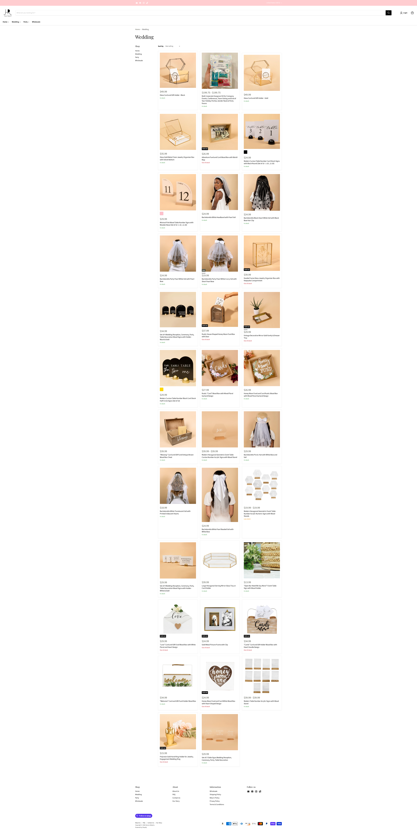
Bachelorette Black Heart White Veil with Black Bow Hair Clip (261, 219)
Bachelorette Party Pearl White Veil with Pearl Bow (177, 280)
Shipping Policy (215, 794)
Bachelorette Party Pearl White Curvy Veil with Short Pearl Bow (219, 280)
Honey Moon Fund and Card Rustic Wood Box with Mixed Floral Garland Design (261, 394)
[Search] (388, 12)
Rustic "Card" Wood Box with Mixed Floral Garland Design (217, 394)
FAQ (173, 794)
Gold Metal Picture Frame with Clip (215, 644)
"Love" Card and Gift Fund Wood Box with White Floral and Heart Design (178, 645)
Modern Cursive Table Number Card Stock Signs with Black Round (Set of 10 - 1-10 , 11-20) (262, 162)
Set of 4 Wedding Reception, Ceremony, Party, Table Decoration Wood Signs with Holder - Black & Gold (177, 337)
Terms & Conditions (217, 804)
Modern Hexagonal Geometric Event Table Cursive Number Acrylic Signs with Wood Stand (219, 456)
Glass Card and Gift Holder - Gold (256, 98)
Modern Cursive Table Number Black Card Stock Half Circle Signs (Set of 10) (178, 399)
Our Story (176, 801)
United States (273, 3)
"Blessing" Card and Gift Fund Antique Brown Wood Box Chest (177, 456)
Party (25, 22)
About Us (175, 791)
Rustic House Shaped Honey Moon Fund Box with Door (218, 335)
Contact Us (176, 798)
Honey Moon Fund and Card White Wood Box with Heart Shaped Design (218, 702)
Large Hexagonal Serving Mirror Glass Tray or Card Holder (219, 587)
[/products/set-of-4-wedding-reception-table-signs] (178, 560)
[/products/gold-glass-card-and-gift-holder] (262, 73)
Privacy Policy (215, 801)
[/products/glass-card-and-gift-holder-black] (178, 70)
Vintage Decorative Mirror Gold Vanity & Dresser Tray (262, 336)
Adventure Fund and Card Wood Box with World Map (219, 158)
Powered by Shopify (141, 827)
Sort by (160, 46)
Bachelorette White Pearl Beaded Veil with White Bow (217, 530)
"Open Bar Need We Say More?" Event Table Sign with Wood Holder (260, 587)
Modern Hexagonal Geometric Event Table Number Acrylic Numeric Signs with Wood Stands (260, 513)
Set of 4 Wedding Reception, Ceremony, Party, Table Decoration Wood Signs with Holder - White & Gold (177, 588)
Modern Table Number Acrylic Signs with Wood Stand (261, 702)
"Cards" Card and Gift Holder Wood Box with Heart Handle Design (260, 645)
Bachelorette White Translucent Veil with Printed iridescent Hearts (175, 512)
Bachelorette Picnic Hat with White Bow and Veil (260, 456)
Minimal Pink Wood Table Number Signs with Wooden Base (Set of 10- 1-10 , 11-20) (176, 223)
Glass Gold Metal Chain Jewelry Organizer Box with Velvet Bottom (177, 158)
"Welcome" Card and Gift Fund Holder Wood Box (178, 701)
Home (5, 22)
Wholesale (36, 22)
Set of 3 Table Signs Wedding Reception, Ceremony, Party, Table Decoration (217, 758)
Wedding (15, 22)
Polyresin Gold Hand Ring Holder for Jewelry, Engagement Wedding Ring (176, 757)
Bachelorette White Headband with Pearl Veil (219, 217)
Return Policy (214, 798)
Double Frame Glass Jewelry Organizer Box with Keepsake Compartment (262, 279)
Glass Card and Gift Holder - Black (172, 95)
